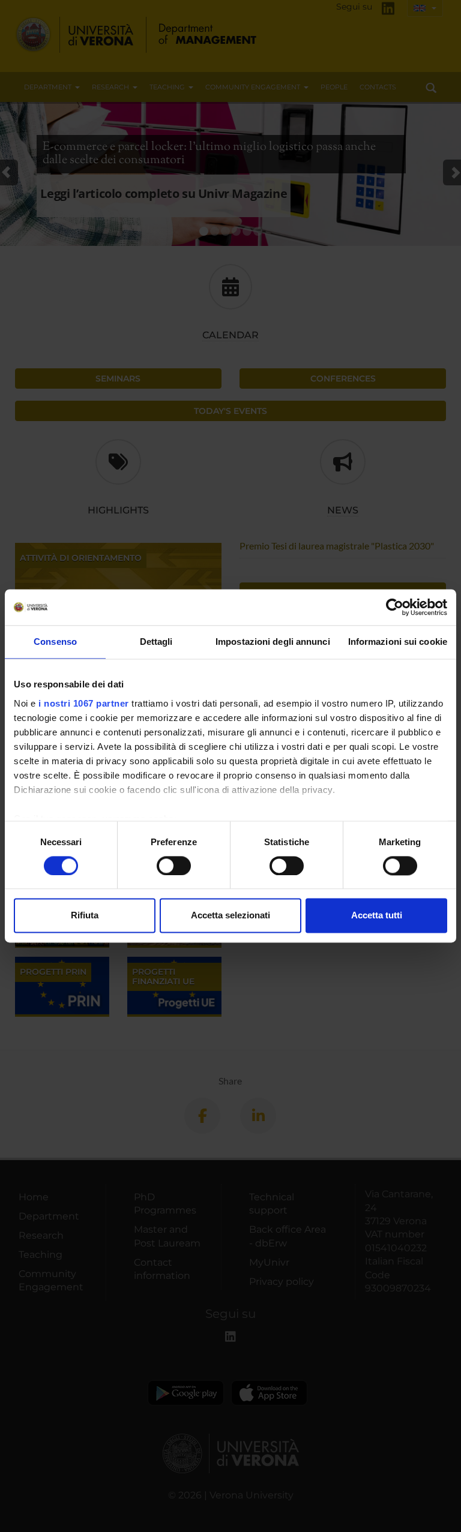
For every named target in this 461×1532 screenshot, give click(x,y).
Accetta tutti (376, 916)
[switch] (174, 865)
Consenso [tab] (55, 641)
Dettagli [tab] (156, 641)
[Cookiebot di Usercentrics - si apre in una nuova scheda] (394, 607)
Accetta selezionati (230, 916)
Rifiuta (84, 916)
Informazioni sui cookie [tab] (397, 641)
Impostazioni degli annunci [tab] (272, 641)
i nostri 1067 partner (83, 703)
